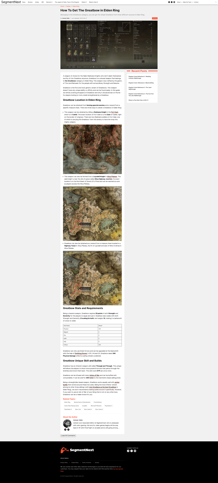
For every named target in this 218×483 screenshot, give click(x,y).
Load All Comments (68, 435)
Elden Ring (67, 402)
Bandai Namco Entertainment (82, 402)
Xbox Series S (88, 409)
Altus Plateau (112, 176)
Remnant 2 (49, 2)
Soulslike (84, 405)
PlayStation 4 (108, 405)
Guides (37, 2)
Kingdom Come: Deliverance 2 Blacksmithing (141, 83)
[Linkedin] (68, 430)
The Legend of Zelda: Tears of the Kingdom (67, 2)
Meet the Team (187, 2)
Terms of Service (86, 462)
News (23, 2)
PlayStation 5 (68, 409)
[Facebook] (172, 2)
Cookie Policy (74, 462)
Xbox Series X (99, 409)
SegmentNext (11, 2)
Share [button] (155, 18)
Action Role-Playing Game (71, 405)
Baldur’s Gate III (93, 2)
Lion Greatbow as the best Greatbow (102, 387)
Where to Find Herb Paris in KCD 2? (138, 100)
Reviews (30, 2)
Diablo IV (84, 2)
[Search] (216, 2)
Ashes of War (94, 375)
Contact (196, 2)
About (179, 2)
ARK (42, 2)
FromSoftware (98, 402)
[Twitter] (169, 2)
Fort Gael (114, 112)
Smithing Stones (81, 353)
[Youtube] (174, 2)
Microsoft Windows (96, 405)
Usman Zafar (65, 18)
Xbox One (78, 409)
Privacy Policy (64, 462)
